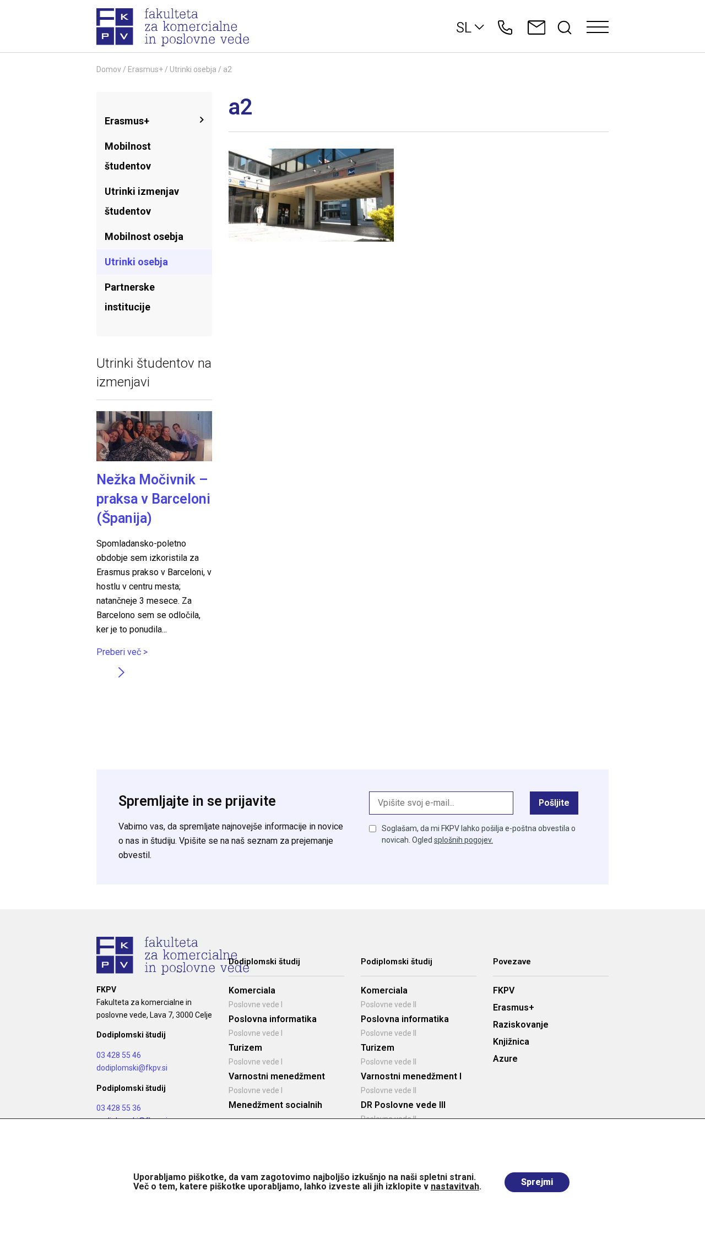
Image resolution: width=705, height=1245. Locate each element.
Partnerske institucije (130, 297)
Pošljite (554, 803)
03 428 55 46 (118, 1055)
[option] (154, 535)
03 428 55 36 (118, 1108)
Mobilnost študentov (128, 156)
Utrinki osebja (193, 69)
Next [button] (121, 672)
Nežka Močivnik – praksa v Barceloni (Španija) (153, 499)
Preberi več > (122, 652)
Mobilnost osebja (144, 236)
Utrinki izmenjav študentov (142, 201)
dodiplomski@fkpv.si (131, 1067)
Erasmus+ (145, 69)
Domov (108, 69)
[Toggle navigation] (598, 27)
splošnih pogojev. (463, 840)
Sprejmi (537, 1182)
